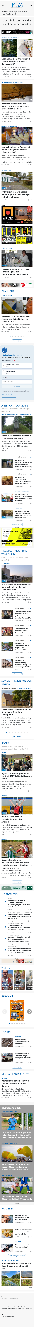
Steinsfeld (18, 508)
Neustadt (4, 557)
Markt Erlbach (7, 83)
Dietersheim (6, 563)
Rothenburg (5, 411)
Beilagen (7, 995)
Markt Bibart (6, 171)
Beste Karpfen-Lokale (9, 14)
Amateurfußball (7, 749)
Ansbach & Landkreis (15, 405)
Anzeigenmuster (9, 1316)
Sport (5, 743)
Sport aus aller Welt (21, 749)
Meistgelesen (10, 894)
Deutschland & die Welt (17, 1074)
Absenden (17, 386)
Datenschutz (17, 1307)
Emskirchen (19, 923)
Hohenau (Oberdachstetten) (15, 912)
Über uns (10, 1298)
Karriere (15, 1298)
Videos (5, 968)
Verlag (3, 1297)
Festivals (12, 12)
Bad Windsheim (15, 557)
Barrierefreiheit (6, 1308)
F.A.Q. (3, 1316)
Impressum (4, 1298)
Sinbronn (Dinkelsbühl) (10, 1143)
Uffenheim (26, 557)
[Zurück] (4, 1011)
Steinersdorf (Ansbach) (10, 415)
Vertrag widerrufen (27, 1308)
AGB (3, 1305)
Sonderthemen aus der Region (16, 682)
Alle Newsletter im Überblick (9, 397)
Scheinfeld (5, 560)
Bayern (6, 1032)
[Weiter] (29, 1011)
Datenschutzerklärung (7, 394)
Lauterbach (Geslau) (13, 935)
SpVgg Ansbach (6, 746)
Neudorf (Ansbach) (25, 415)
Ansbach (5, 38)
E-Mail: (4, 378)
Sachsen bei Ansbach (22, 491)
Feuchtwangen (24, 409)
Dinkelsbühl (13, 409)
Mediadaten (5, 1315)
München (18, 1036)
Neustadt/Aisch (13, 38)
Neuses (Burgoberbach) (9, 1111)
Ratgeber (7, 1208)
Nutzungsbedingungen (7, 1307)
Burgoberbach (7, 1175)
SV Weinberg (18, 746)
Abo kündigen (24, 1307)
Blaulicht (7, 291)
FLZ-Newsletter (21, 12)
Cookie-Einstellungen (15, 1308)
